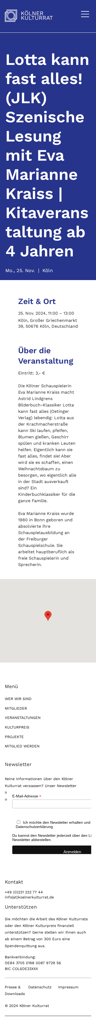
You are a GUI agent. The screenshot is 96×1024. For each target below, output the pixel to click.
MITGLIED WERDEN (22, 746)
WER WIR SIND (18, 699)
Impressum (68, 987)
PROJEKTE (14, 737)
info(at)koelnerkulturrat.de (29, 897)
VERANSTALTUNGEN (23, 717)
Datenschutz (39, 987)
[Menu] (85, 14)
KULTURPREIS (17, 727)
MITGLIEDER (16, 708)
